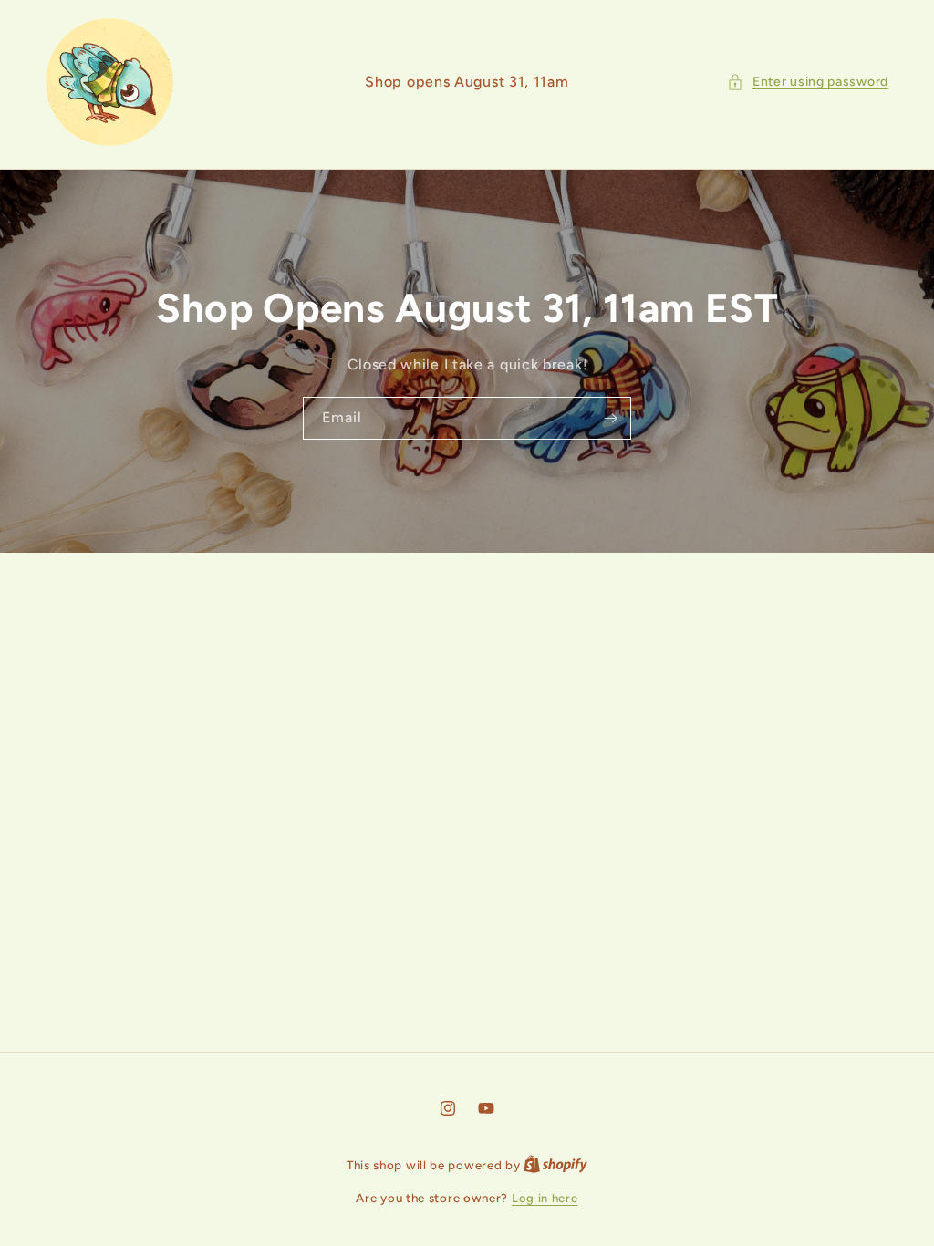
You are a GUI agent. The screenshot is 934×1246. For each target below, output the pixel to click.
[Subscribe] (610, 418)
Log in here (545, 1198)
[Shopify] (555, 1165)
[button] (807, 81)
